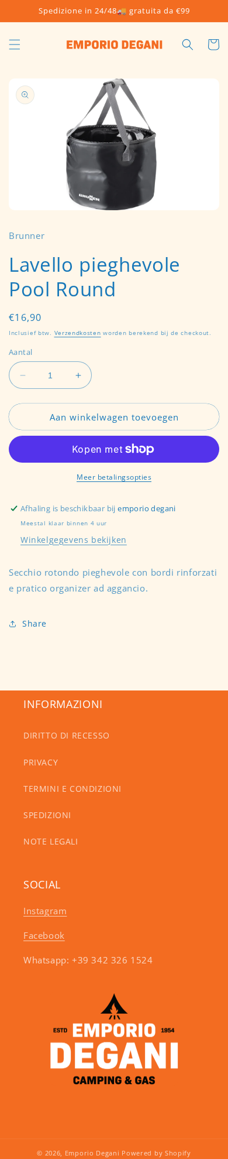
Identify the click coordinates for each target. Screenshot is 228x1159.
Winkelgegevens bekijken (73, 539)
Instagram (45, 911)
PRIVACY (40, 762)
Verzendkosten (77, 333)
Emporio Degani (92, 1152)
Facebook (44, 935)
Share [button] (34, 623)
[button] (14, 44)
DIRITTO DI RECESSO (66, 735)
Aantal (20, 352)
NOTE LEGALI (50, 841)
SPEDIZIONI (47, 814)
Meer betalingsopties (114, 477)
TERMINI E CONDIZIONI (72, 788)
